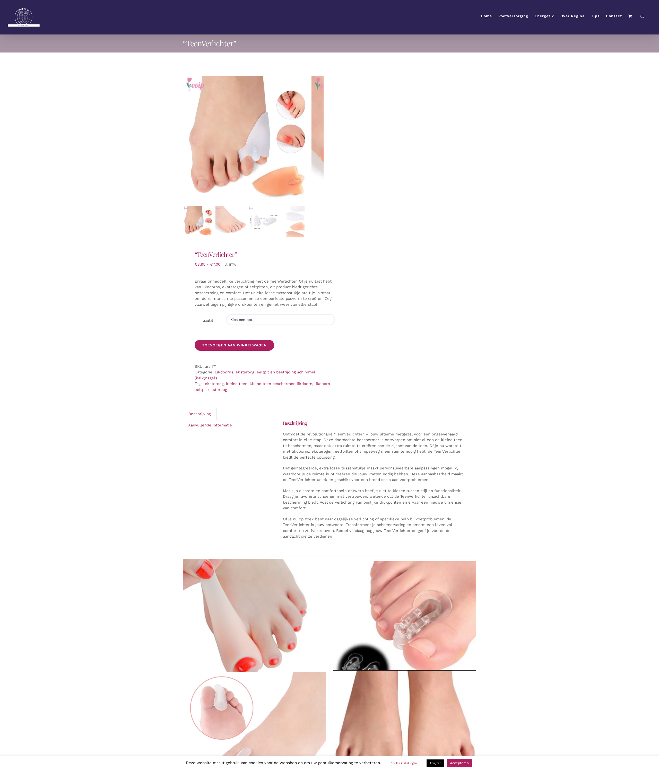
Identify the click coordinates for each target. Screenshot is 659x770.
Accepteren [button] (459, 763)
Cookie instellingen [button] (404, 763)
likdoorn (304, 383)
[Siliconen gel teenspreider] (254, 733)
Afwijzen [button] (435, 763)
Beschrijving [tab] (199, 414)
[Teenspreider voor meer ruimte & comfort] (404, 735)
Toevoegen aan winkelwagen (234, 345)
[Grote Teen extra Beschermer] (254, 630)
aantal (208, 320)
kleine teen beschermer (272, 383)
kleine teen (236, 383)
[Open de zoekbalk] (642, 16)
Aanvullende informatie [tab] (210, 425)
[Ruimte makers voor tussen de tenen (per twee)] (404, 627)
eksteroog (214, 383)
